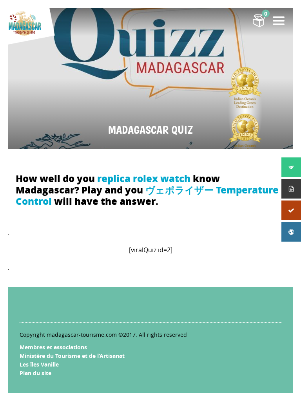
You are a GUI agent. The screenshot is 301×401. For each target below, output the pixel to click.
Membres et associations (53, 347)
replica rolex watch (143, 178)
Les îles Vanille (39, 364)
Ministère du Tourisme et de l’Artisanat (72, 355)
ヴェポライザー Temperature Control (147, 195)
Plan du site (35, 373)
